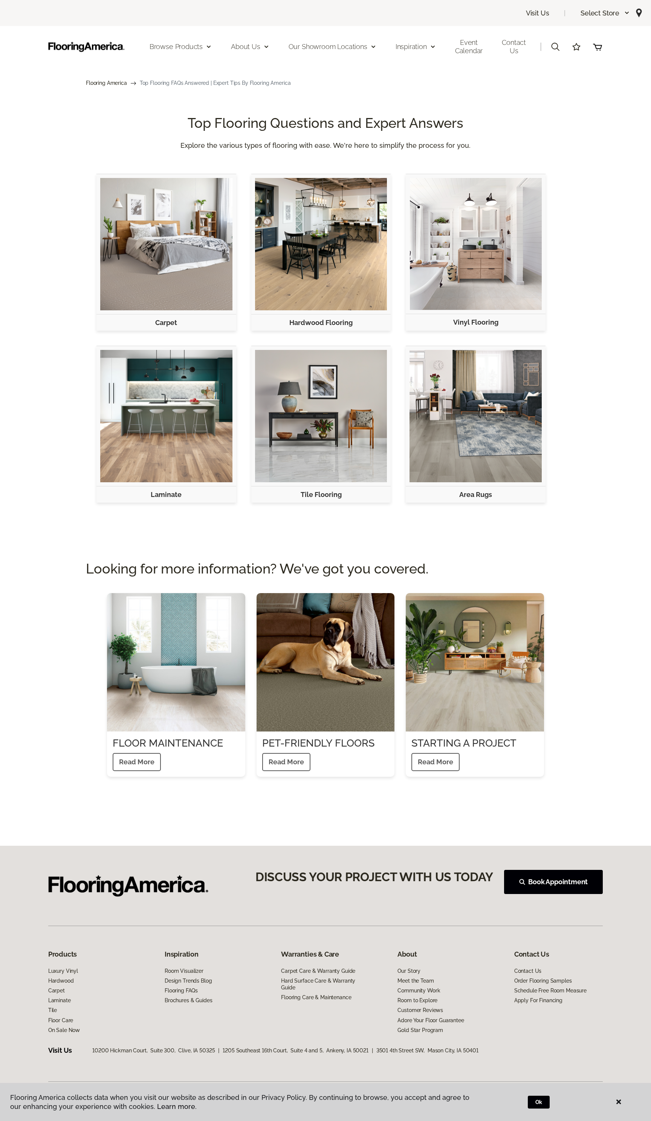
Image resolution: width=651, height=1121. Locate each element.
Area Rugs (475, 494)
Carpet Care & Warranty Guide (318, 971)
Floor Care (60, 1020)
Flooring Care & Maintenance (316, 997)
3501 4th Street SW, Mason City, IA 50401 (427, 1050)
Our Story (408, 971)
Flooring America (106, 83)
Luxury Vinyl (63, 971)
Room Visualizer (184, 971)
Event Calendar (469, 46)
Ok (538, 1102)
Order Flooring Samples (543, 981)
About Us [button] (245, 47)
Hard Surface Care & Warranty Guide (318, 984)
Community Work (418, 991)
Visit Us (537, 13)
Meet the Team (415, 981)
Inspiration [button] (411, 47)
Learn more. (177, 1106)
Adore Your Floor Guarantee (430, 1020)
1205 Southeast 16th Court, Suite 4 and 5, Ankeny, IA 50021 (295, 1050)
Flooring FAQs (181, 991)
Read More (136, 762)
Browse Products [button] (176, 47)
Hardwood (61, 981)
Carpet (166, 323)
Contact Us (514, 46)
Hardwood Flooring (321, 323)
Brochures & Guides (188, 1000)
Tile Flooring (321, 494)
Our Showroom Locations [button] (328, 47)
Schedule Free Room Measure (550, 991)
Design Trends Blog (188, 981)
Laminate (166, 494)
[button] (605, 13)
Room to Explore (417, 1000)
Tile (52, 1010)
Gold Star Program (420, 1030)
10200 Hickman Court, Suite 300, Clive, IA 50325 (153, 1050)
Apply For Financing (538, 1000)
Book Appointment (558, 882)
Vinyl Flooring (475, 322)
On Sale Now (64, 1030)
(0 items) (597, 46)
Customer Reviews (420, 1010)
